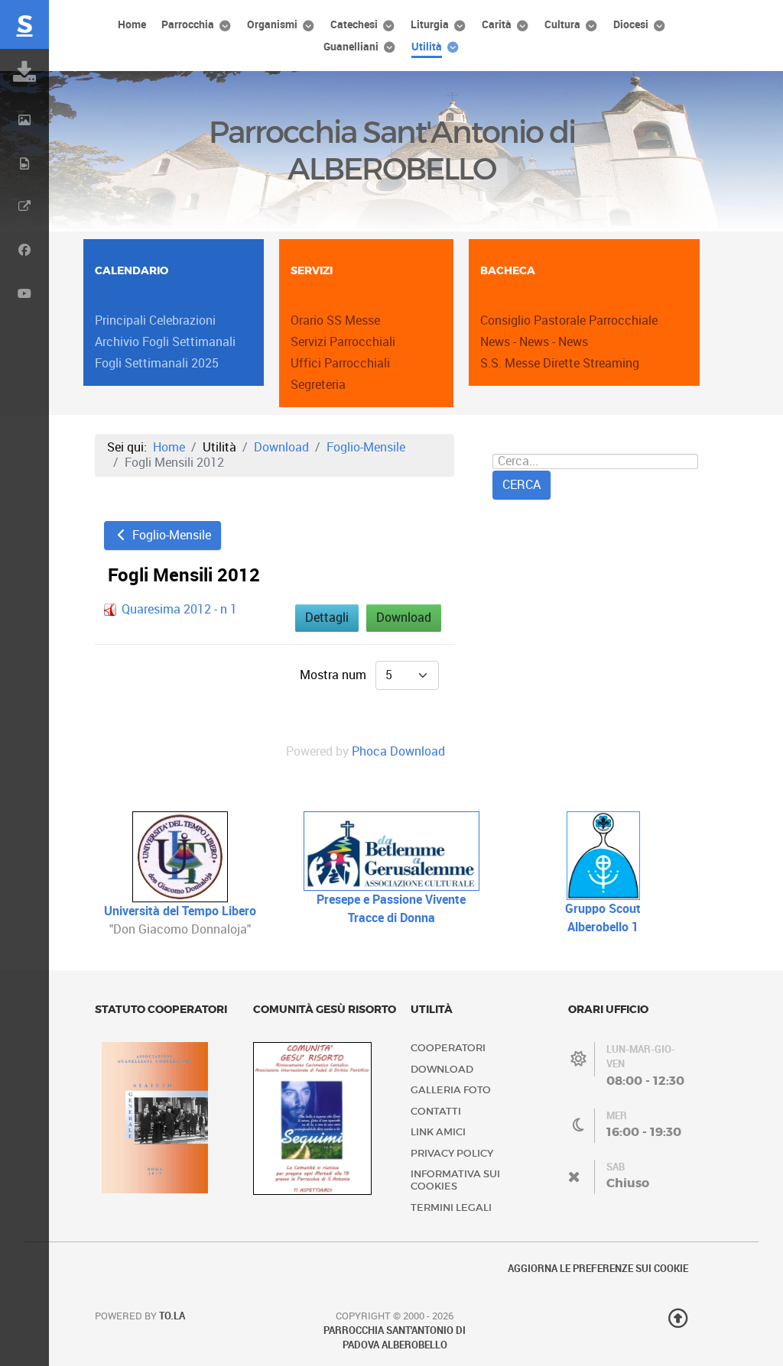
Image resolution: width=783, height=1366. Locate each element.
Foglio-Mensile (170, 535)
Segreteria (318, 384)
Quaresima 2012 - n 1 (179, 609)
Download (403, 617)
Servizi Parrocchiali (343, 342)
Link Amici (438, 1132)
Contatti (436, 1111)
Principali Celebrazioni (155, 320)
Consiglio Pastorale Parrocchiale (569, 320)
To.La (172, 1316)
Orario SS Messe (335, 320)
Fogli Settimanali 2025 (157, 363)
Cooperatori (448, 1048)
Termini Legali (451, 1207)
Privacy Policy (452, 1153)
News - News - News (534, 342)
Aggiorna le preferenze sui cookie (598, 1268)
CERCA (521, 484)
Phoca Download (398, 751)
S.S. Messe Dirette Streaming (559, 363)
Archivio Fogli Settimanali (165, 342)
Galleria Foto (451, 1090)
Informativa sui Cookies (455, 1180)
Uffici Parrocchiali (340, 363)
